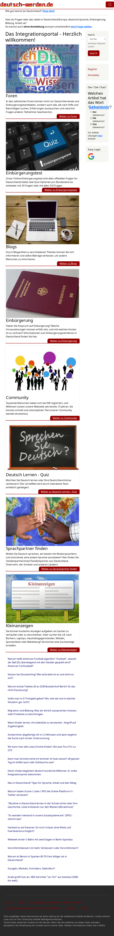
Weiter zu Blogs (68, 263)
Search (91, 34)
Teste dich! (48, 11)
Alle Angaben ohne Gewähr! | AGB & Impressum (56, 902)
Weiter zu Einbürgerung (63, 340)
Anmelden (93, 75)
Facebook (70, 908)
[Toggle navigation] (110, 4)
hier (100, 135)
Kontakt (21, 902)
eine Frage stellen (81, 26)
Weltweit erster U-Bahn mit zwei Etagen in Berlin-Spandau (40, 839)
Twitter (84, 908)
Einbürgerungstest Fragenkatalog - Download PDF (33, 908)
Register (92, 69)
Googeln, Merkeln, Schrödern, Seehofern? (31, 868)
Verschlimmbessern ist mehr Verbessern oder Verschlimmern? (43, 848)
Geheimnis (99, 106)
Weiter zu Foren (68, 116)
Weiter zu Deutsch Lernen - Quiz (59, 491)
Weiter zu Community (65, 418)
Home (9, 902)
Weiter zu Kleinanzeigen (63, 649)
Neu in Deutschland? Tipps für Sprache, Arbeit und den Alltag (42, 782)
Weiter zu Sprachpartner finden (59, 568)
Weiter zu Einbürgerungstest (61, 190)
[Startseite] (26, 4)
